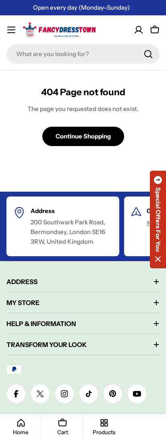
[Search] (148, 54)
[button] (158, 219)
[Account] (138, 30)
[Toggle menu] (11, 30)
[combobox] (83, 54)
